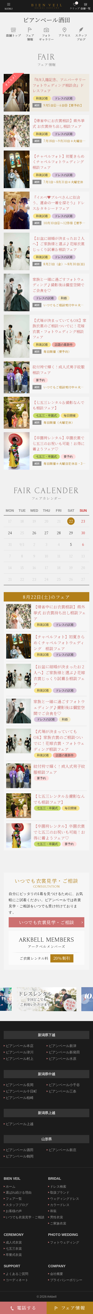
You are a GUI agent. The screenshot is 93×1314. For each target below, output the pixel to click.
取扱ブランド (59, 1192)
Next (84, 999)
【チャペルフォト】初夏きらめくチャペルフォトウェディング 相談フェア (60, 162)
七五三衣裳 (14, 1248)
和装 (53, 1211)
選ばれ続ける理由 (18, 1192)
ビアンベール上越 (19, 1124)
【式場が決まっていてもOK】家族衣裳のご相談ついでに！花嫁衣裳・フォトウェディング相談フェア (59, 329)
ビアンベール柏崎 (19, 1098)
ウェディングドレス (64, 1199)
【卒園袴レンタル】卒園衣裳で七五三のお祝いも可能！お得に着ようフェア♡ (58, 443)
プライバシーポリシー (66, 1280)
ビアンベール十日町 (21, 1091)
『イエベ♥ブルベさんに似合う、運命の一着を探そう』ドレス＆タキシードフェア (58, 203)
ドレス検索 (58, 1186)
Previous (9, 999)
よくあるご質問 (17, 1274)
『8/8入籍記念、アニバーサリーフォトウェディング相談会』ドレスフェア (59, 85)
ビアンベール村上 (19, 1059)
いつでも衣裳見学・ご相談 (46, 922)
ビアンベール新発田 (64, 1052)
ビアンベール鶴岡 (19, 1156)
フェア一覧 (14, 1199)
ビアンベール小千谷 (64, 1085)
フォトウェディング (64, 1242)
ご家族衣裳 (58, 1223)
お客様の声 (14, 1211)
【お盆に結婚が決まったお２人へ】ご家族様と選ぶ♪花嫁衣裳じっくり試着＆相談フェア (58, 244)
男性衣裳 (56, 1217)
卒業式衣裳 (14, 1255)
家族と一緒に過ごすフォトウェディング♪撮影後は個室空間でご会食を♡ (58, 285)
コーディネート (17, 1280)
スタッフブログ (17, 1205)
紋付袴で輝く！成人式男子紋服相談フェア (58, 369)
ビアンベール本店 (19, 1046)
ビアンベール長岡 (19, 1085)
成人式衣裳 (14, 1242)
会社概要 (56, 1274)
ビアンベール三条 (62, 1091)
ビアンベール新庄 (62, 1150)
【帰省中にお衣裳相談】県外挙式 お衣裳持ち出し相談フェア (58, 123)
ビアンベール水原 (62, 1059)
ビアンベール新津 (62, 1046)
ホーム (10, 1186)
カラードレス (59, 1205)
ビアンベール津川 (19, 1052)
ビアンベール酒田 (46, 19)
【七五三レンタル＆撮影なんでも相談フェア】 (58, 405)
